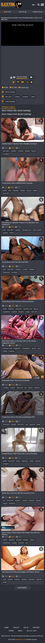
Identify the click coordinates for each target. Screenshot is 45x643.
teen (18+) (8, 97)
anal (9, 190)
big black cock (26, 230)
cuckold (12, 388)
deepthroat (6, 312)
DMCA (20, 631)
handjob (14, 543)
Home (6, 627)
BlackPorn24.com (20, 639)
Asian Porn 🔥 (22, 11)
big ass (33, 151)
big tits (5, 351)
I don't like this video (14, 77)
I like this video (11, 77)
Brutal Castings (10, 92)
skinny (12, 233)
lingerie (5, 233)
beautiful (19, 540)
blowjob (27, 151)
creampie (6, 154)
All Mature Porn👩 (37, 11)
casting (17, 97)
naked (35, 190)
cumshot (20, 151)
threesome (6, 272)
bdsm (33, 97)
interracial (19, 309)
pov (26, 388)
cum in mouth (37, 230)
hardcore (25, 97)
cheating (6, 388)
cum (4, 230)
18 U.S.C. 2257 (31, 631)
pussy (18, 461)
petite (5, 190)
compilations (26, 348)
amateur (13, 151)
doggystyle (17, 348)
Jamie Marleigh (10, 101)
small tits (14, 312)
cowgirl (27, 312)
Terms (11, 631)
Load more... (22, 588)
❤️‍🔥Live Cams (7, 11)
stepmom (12, 540)
